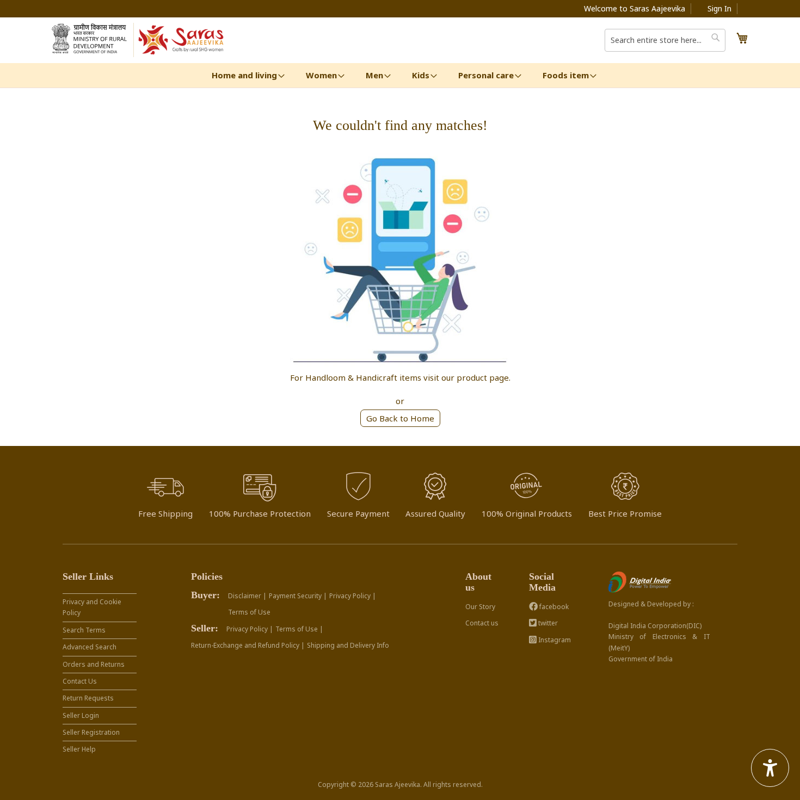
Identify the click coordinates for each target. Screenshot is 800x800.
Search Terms (84, 630)
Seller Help (79, 749)
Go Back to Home (400, 418)
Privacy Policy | (352, 595)
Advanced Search (89, 647)
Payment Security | (298, 595)
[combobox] (665, 40)
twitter (547, 623)
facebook (553, 606)
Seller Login (81, 715)
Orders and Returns (94, 664)
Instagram (554, 639)
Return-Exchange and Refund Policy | (248, 645)
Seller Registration (91, 732)
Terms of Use (249, 612)
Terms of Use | (299, 629)
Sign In (719, 8)
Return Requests (88, 698)
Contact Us (80, 681)
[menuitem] (244, 75)
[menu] (400, 75)
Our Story (480, 606)
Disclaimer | (247, 595)
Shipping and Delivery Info (348, 645)
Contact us (482, 623)
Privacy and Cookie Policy (92, 607)
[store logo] (181, 40)
